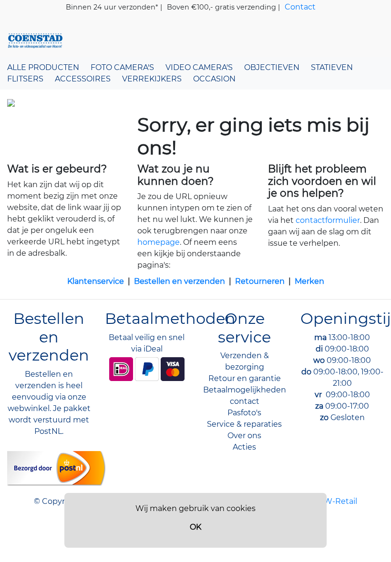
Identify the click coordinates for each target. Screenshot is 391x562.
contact (244, 401)
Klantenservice (95, 281)
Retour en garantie (244, 378)
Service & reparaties (244, 424)
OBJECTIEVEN (271, 67)
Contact (300, 6)
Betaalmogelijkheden (244, 389)
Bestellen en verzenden (179, 281)
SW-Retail (338, 501)
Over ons (244, 435)
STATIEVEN (332, 67)
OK (195, 527)
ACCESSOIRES (83, 78)
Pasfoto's (244, 412)
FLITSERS (25, 78)
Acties (244, 447)
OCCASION (214, 78)
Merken (309, 281)
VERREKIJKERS (152, 78)
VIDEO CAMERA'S (199, 67)
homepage (158, 242)
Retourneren (260, 281)
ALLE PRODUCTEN (43, 67)
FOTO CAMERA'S (122, 67)
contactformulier (328, 220)
